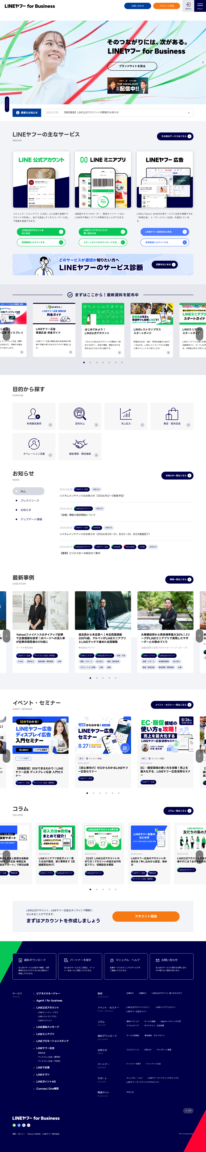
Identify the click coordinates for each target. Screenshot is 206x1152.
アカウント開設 (166, 6)
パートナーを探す (134, 1063)
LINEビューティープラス (48, 1012)
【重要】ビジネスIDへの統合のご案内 (80, 553)
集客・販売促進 (172, 424)
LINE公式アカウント (47, 1008)
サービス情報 (149, 1021)
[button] (203, 62)
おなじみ (130, 1092)
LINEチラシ (43, 1075)
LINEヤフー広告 (45, 1048)
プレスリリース (133, 1049)
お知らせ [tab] (26, 510)
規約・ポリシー (19, 1133)
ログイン (188, 9)
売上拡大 (126, 424)
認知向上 (80, 424)
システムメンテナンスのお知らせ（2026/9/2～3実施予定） (93, 496)
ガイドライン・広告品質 (154, 1025)
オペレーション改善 (34, 454)
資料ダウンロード (107, 1037)
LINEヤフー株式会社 (51, 1133)
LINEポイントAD (46, 1081)
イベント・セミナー (108, 1009)
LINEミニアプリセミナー (166, 1007)
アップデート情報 (164, 1049)
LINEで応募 (43, 1067)
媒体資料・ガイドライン (155, 1035)
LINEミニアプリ (45, 1034)
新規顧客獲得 (34, 424)
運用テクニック (133, 1021)
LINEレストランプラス (47, 1016)
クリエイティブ (133, 1025)
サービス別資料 (133, 1035)
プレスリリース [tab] (30, 500)
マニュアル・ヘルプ (135, 1078)
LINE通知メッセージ (47, 1027)
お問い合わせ (137, 6)
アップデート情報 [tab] (31, 519)
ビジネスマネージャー (48, 993)
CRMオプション (45, 1020)
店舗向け (142, 993)
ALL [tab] (23, 491)
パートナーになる (153, 1063)
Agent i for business (49, 1000)
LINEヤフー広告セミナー (137, 1011)
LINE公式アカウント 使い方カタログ (167, 993)
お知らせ (147, 1049)
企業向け (130, 993)
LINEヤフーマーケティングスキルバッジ (143, 1082)
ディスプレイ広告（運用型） (50, 1057)
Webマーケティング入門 (171, 1021)
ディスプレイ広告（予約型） (50, 1061)
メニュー (200, 9)
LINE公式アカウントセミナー (139, 1007)
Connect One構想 (47, 1089)
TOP (189, 1110)
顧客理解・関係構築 (80, 454)
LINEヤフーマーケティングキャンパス (163, 1078)
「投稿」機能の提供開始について (78, 515)
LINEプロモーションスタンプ (52, 1041)
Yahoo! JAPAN (33, 1133)
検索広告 (41, 1052)
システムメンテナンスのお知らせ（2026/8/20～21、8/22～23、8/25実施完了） (105, 534)
